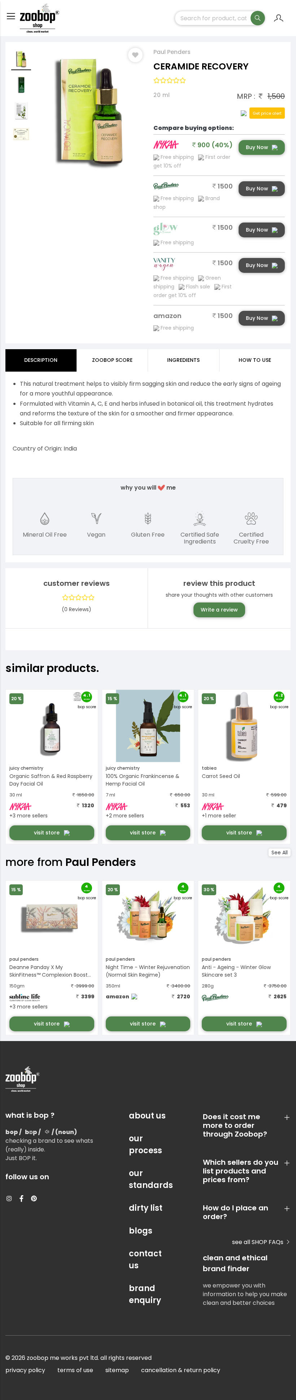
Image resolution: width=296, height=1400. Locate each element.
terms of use (75, 1370)
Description (40, 360)
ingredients (183, 360)
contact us (145, 1259)
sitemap (117, 1370)
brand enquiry (145, 1294)
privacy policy (25, 1370)
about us (147, 1115)
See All (279, 852)
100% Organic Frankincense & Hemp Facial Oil (142, 780)
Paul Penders (172, 52)
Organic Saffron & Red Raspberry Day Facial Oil (50, 780)
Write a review (219, 609)
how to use (255, 360)
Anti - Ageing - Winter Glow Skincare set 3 (236, 971)
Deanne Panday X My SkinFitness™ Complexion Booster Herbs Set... (51, 972)
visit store (47, 832)
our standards (148, 1179)
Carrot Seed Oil (221, 776)
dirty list (145, 1208)
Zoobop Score (112, 360)
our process (145, 1144)
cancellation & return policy (180, 1370)
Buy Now (257, 147)
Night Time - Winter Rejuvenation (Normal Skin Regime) (148, 971)
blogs (140, 1230)
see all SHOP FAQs (258, 1242)
